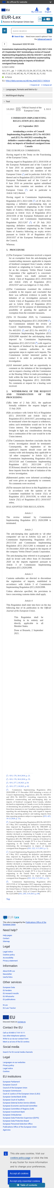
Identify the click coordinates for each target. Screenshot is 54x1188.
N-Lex (5, 1005)
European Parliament (11, 1082)
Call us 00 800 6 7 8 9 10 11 (14, 1033)
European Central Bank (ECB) (14, 1097)
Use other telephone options (14, 1036)
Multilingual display (15, 95)
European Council (10, 1085)
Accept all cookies (19, 1173)
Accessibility (8, 958)
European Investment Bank (14, 1112)
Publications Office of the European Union (20, 1127)
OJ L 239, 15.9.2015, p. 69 (29, 894)
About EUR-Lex (9, 971)
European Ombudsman (12, 1115)
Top (8, 899)
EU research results (11, 993)
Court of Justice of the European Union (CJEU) (21, 1094)
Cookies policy (9, 955)
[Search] (49, 31)
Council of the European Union (15, 1088)
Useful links (8, 977)
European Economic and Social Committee (20, 1106)
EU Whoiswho (8, 996)
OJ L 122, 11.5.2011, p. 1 (37, 848)
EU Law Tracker (9, 1008)
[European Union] (9, 1017)
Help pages (7, 935)
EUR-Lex (11, 17)
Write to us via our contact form (15, 1039)
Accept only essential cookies (25, 1181)
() (23, 174)
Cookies (6, 1071)
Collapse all (47, 85)
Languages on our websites (14, 1062)
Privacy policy (8, 1065)
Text (8, 101)
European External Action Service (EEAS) (19, 1103)
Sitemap (6, 941)
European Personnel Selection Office (18, 1124)
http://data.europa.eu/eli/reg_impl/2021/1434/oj (28, 81)
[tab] (27, 89)
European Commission (12, 1091)
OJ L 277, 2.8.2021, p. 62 (19, 786)
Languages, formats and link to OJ (21, 89)
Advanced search (44, 39)
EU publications (9, 999)
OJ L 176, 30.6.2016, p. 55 (20, 779)
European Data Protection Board (16, 1121)
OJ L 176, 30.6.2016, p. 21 (20, 776)
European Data (9, 987)
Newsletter (7, 974)
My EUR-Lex (36, 12)
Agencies (7, 1130)
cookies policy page (20, 1158)
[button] (27, 1185)
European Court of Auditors (14, 1100)
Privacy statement (10, 961)
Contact (6, 938)
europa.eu (22, 1022)
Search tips (19, 36)
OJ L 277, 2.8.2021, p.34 (19, 783)
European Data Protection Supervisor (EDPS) (21, 1118)
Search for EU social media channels (18, 1052)
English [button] (48, 12)
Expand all (35, 85)
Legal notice (8, 952)
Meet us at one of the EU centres (16, 1042)
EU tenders (7, 990)
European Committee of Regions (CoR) (18, 1109)
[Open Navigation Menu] (4, 30)
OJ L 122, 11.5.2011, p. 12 (38, 878)
